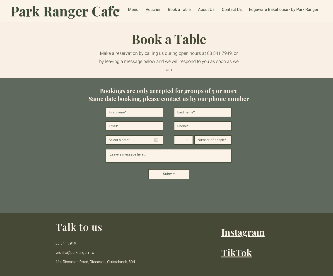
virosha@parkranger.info (75, 252)
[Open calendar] (156, 140)
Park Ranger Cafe (65, 11)
